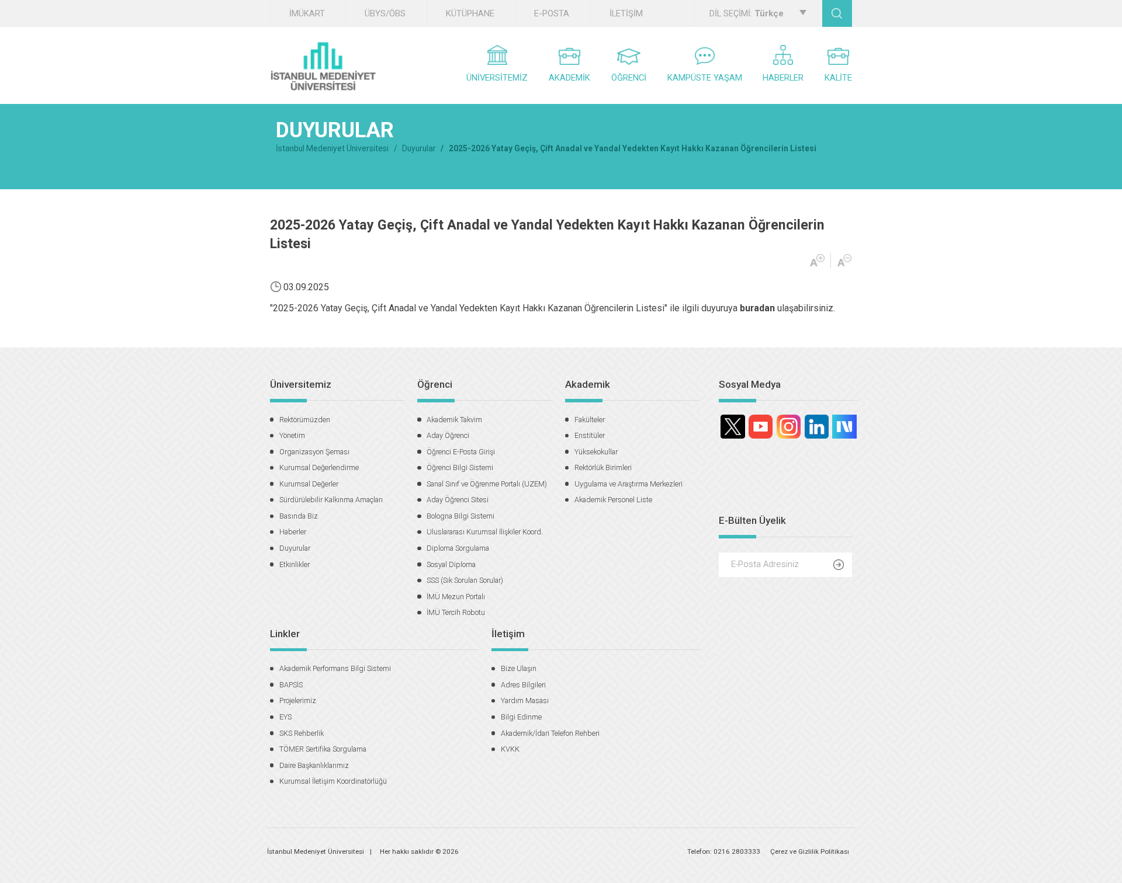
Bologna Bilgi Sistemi (460, 516)
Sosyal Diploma (451, 564)
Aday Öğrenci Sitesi (458, 499)
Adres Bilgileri (523, 684)
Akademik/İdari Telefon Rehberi (550, 733)
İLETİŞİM (626, 13)
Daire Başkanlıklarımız (314, 765)
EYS (285, 716)
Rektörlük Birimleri (603, 467)
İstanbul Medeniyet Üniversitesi (332, 148)
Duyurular (419, 148)
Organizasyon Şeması (314, 451)
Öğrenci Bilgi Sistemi (460, 467)
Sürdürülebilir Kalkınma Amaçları (331, 499)
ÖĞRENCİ (628, 77)
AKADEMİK (569, 77)
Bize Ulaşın (518, 668)
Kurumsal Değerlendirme (319, 467)
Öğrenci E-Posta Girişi (461, 451)
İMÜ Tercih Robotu (456, 612)
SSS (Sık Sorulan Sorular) (465, 580)
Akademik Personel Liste (613, 499)
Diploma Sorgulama (458, 548)
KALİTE (838, 77)
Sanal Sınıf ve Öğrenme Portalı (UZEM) (487, 483)
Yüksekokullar (596, 451)
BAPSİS (291, 684)
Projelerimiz (297, 700)
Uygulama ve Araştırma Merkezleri (628, 483)
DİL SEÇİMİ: (746, 13)
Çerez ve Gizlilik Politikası (809, 851)
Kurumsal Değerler (308, 483)
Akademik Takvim (454, 419)
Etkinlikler (294, 564)
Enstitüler (589, 435)
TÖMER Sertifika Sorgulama (322, 749)
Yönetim (292, 435)
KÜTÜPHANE (470, 13)
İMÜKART (307, 13)
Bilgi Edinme (521, 716)
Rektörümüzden (304, 419)
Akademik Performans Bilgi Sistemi (335, 668)
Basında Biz (298, 516)
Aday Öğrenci (448, 435)
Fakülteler (589, 419)
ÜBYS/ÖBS (385, 13)
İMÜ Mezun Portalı (456, 596)
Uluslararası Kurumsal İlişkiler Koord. (485, 531)
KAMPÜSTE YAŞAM (704, 77)
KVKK (510, 749)
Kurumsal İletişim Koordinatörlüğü (333, 781)
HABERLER (783, 77)
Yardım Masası (525, 700)
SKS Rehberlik (301, 733)
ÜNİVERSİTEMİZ (497, 77)
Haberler (292, 531)
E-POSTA (551, 13)
